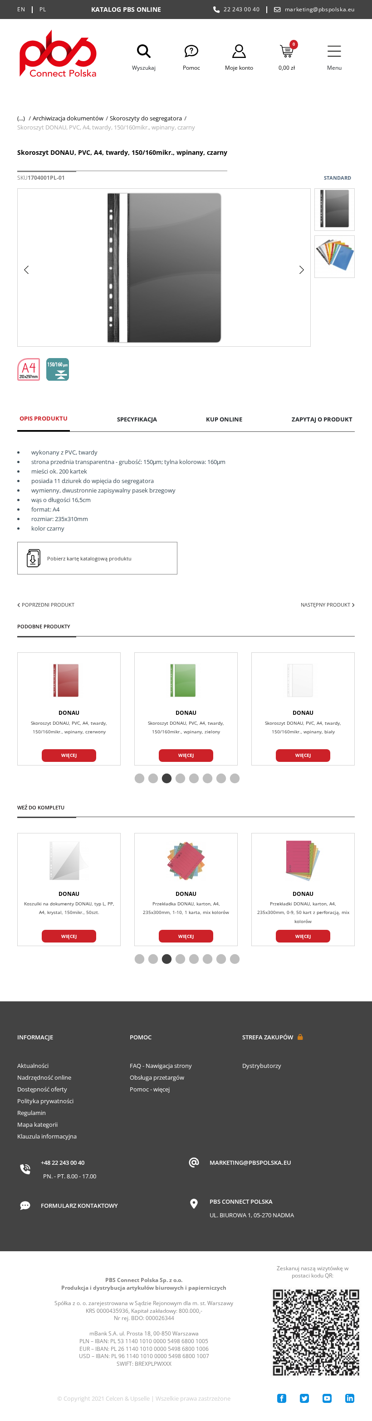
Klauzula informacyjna (47, 1136)
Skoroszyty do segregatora (146, 118)
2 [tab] (152, 779)
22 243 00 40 (241, 9)
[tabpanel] (186, 709)
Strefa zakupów (267, 1037)
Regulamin (31, 1113)
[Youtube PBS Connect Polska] (327, 1398)
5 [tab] (192, 779)
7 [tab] (220, 779)
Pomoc (141, 1037)
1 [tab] (138, 779)
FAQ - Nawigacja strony (161, 1066)
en (21, 9)
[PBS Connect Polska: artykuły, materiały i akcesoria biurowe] (58, 55)
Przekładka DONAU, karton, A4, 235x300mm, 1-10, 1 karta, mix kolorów (186, 908)
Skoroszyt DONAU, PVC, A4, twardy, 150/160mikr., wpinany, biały (303, 727)
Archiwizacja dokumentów (68, 118)
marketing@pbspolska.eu (320, 9)
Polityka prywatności (45, 1101)
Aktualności (33, 1066)
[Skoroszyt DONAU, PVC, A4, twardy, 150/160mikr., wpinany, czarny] (334, 209)
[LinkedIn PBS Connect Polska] (349, 1398)
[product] (69, 680)
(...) (21, 118)
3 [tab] (165, 779)
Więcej (69, 755)
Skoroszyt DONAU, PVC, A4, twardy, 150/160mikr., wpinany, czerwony (69, 727)
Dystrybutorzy (261, 1066)
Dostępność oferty (42, 1089)
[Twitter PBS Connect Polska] (304, 1398)
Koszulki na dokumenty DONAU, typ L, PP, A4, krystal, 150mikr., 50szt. (69, 908)
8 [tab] (233, 779)
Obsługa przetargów (157, 1077)
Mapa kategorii (37, 1124)
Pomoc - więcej (150, 1089)
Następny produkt (326, 604)
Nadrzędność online (44, 1077)
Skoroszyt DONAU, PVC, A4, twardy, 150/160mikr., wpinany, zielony (186, 727)
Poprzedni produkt (47, 604)
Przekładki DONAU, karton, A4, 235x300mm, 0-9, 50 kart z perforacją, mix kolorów (303, 912)
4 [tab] (179, 779)
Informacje (35, 1037)
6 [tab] (206, 779)
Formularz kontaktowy (79, 1205)
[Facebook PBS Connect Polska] (281, 1398)
